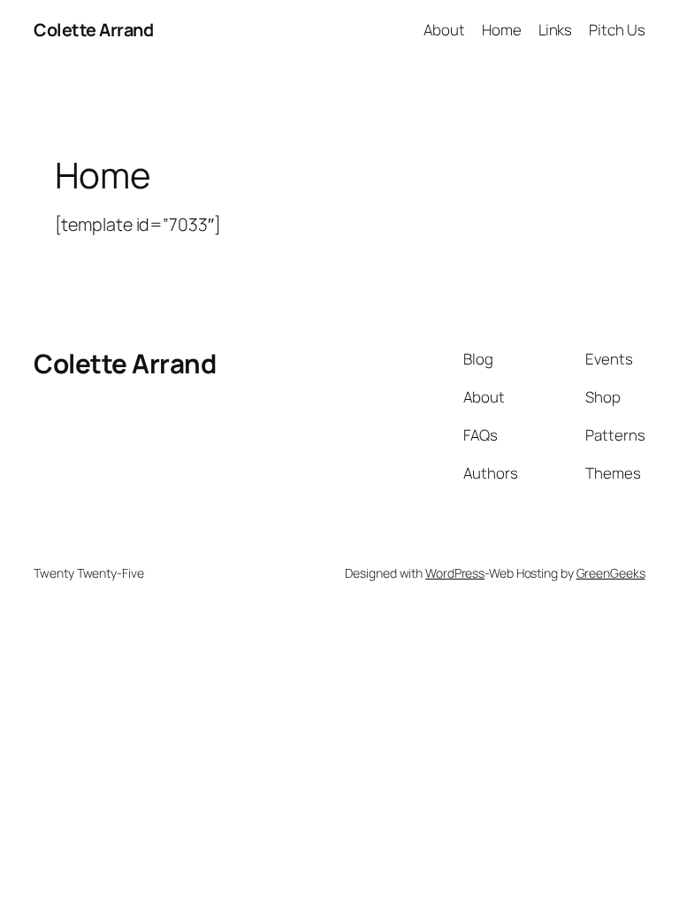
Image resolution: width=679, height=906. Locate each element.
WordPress (454, 572)
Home (502, 29)
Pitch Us (617, 29)
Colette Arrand (93, 30)
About (444, 29)
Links (555, 29)
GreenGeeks (610, 572)
